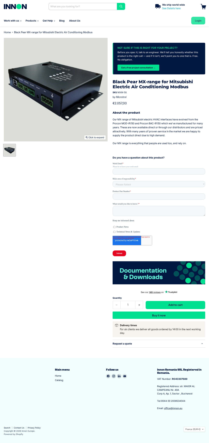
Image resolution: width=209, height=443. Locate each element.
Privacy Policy (34, 428)
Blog (62, 20)
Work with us (12, 20)
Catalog (59, 380)
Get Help (48, 20)
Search (7, 428)
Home (7, 32)
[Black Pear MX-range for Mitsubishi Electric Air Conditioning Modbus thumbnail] (10, 150)
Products (31, 20)
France (193, 429)
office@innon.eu (173, 408)
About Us (74, 20)
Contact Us (19, 428)
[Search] (121, 6)
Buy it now (159, 315)
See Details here (171, 8)
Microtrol (121, 96)
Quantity (117, 298)
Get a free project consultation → (138, 67)
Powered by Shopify (13, 434)
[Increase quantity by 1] (139, 305)
